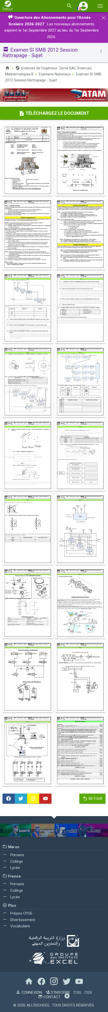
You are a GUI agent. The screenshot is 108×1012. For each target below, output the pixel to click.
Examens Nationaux (55, 74)
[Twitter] (21, 799)
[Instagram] (33, 799)
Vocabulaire (19, 926)
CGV (88, 992)
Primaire (16, 855)
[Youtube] (45, 799)
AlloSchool (38, 1005)
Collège (16, 861)
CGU (77, 992)
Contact (51, 997)
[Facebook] (9, 799)
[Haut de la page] (67, 997)
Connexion (31, 992)
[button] (83, 6)
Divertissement (22, 920)
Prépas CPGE (20, 913)
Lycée (14, 867)
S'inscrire (60, 992)
